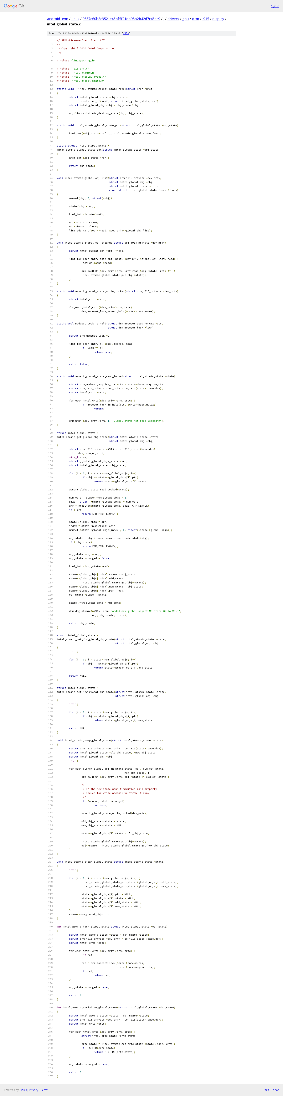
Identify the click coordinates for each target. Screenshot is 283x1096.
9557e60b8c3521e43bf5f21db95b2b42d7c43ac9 (121, 18)
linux (75, 18)
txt (267, 1090)
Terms (44, 1090)
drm (195, 18)
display (218, 18)
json (276, 1090)
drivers (173, 18)
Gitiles (23, 1090)
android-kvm (57, 18)
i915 (205, 18)
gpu (185, 18)
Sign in (275, 6)
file (126, 33)
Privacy (33, 1090)
